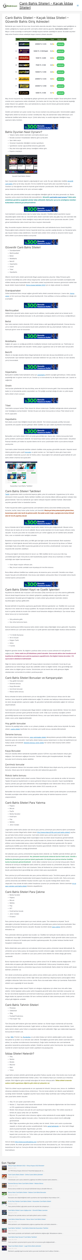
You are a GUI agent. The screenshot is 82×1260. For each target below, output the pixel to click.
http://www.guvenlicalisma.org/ (26, 1142)
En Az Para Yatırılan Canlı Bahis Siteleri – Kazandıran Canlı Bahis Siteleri (29, 1201)
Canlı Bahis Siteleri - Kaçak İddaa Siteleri (46, 5)
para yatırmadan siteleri (38, 737)
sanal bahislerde (53, 1126)
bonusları (28, 452)
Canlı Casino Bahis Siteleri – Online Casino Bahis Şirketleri (25, 1174)
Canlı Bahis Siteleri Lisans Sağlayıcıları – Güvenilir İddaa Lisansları (28, 1210)
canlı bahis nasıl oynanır (58, 197)
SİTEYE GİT (61, 44)
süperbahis (41, 375)
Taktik (7, 494)
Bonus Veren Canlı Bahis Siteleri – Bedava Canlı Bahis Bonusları (27, 1192)
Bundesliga (27, 1037)
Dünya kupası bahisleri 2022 (35, 285)
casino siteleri (15, 729)
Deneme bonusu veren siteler (34, 743)
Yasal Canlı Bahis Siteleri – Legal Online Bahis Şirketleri (24, 1246)
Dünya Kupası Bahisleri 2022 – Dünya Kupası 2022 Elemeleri (26, 1165)
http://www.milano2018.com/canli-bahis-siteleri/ (53, 832)
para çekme (56, 927)
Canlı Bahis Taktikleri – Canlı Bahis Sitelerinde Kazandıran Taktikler (28, 1228)
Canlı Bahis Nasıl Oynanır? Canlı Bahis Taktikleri (22, 1237)
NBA (12, 1037)
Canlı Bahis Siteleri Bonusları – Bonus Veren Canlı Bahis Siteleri (27, 1219)
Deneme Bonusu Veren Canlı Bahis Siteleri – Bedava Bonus (25, 1183)
